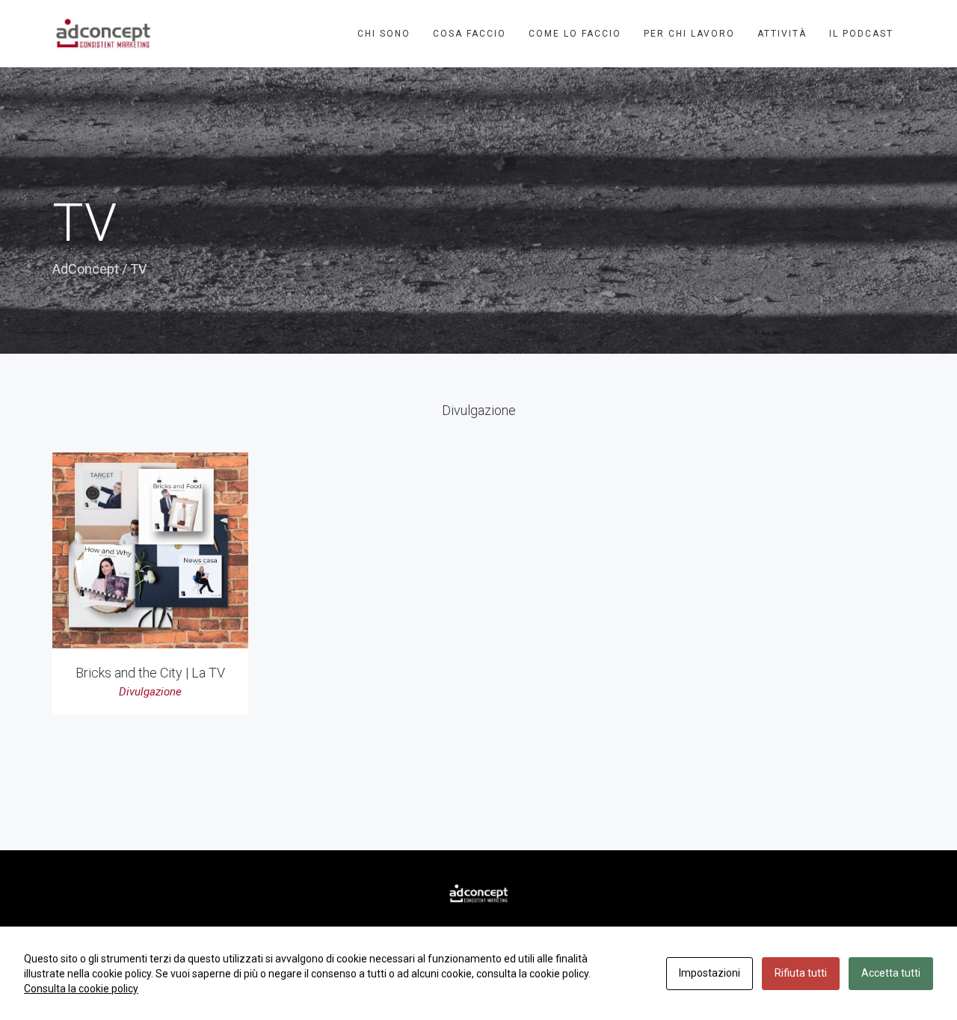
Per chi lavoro (689, 33)
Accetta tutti (890, 973)
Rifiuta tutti (801, 973)
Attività (782, 33)
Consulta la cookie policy (81, 989)
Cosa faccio (469, 33)
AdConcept (85, 269)
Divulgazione (150, 691)
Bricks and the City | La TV (150, 672)
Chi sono (383, 33)
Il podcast (861, 33)
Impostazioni (709, 973)
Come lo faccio (575, 33)
